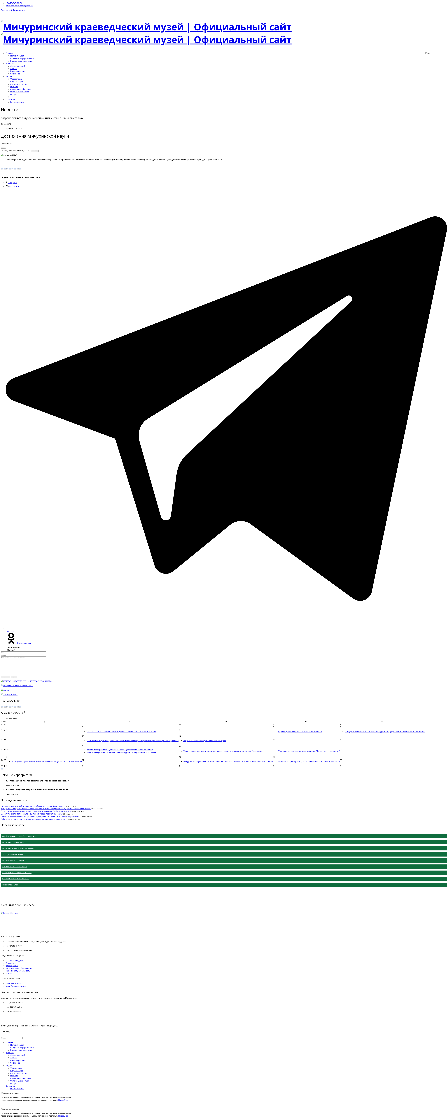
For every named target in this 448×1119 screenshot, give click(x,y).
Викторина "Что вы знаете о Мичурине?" (18, 848)
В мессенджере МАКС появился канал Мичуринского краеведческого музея (121, 752)
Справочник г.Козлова (20, 89)
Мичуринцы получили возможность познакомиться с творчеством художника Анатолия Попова (228, 761)
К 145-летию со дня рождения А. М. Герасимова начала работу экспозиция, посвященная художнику (132, 740)
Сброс (14, 677)
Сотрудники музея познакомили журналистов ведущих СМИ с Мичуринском (46, 761)
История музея (17, 56)
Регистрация (19, 10)
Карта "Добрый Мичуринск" (13, 854)
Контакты (10, 99)
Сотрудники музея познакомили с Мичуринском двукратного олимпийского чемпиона (385, 731)
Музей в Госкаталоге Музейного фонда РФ (19, 836)
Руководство (12, 965)
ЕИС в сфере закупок (10, 885)
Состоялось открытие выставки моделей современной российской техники (121, 731)
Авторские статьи (18, 84)
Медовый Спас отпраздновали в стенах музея (204, 740)
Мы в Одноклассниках (16, 986)
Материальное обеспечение (19, 968)
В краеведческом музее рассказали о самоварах (300, 731)
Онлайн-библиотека (19, 91)
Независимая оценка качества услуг (17, 873)
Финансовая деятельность (18, 970)
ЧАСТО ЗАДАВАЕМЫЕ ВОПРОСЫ (13, 861)
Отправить (5, 677)
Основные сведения (15, 960)
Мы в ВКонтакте (13, 983)
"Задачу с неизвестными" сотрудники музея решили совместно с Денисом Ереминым (222, 751)
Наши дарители (17, 71)
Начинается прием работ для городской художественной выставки (309, 761)
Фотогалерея (16, 79)
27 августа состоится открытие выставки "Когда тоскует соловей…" (309, 751)
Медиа (9, 76)
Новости (10, 63)
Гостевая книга (17, 102)
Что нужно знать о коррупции (14, 867)
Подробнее (63, 1100)
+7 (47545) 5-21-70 (14, 3)
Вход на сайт (7, 10)
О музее (9, 53)
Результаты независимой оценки (15, 879)
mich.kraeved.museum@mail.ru (19, 5)
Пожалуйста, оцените (11, 150)
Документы (11, 963)
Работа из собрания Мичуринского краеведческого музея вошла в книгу (120, 749)
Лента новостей (17, 66)
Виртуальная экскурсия (21, 61)
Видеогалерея (16, 81)
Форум (13, 94)
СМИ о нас (15, 73)
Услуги (9, 973)
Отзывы (14, 86)
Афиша (13, 68)
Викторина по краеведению (13, 842)
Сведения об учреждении (22, 58)
